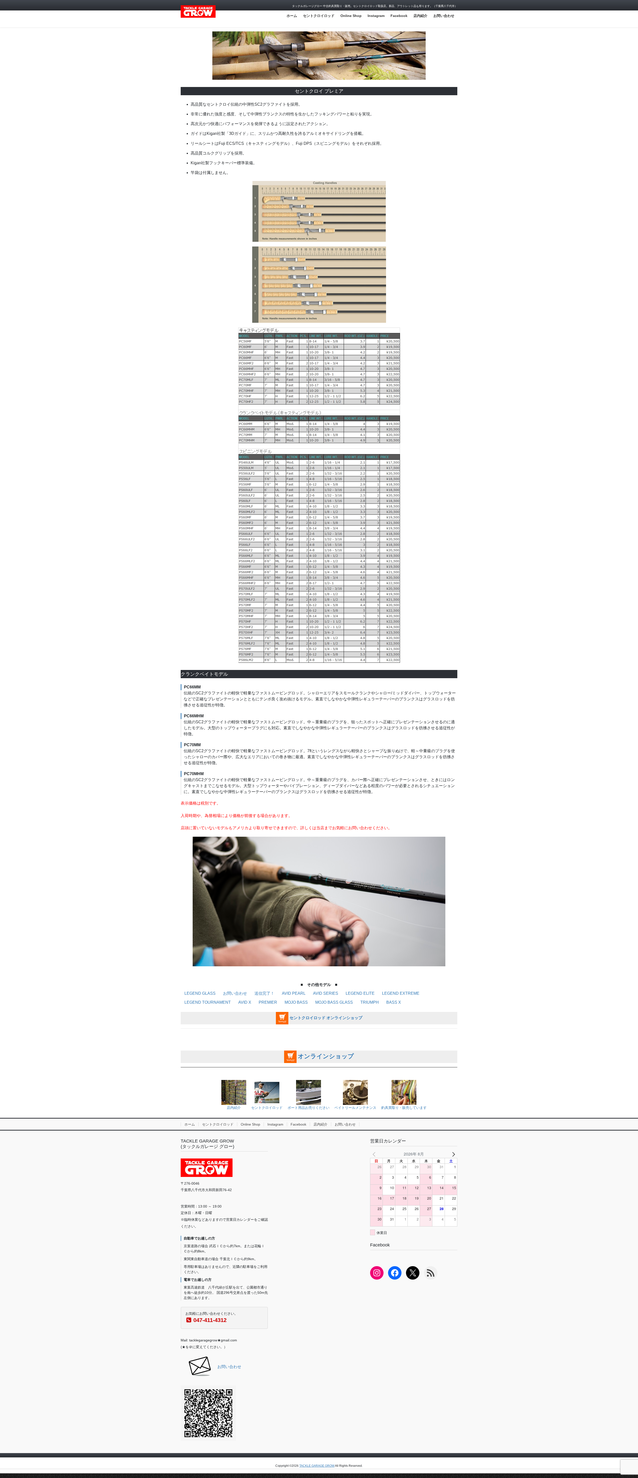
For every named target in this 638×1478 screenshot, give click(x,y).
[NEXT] (452, 1154)
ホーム (189, 1124)
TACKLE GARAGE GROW (316, 1466)
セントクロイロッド (218, 1124)
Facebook (298, 1124)
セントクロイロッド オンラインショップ (326, 1018)
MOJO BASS (296, 1002)
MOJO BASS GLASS (334, 1002)
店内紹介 (320, 1124)
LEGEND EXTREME (400, 993)
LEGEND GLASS (200, 993)
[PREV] (375, 1154)
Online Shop (250, 1124)
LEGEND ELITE (360, 993)
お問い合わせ (235, 993)
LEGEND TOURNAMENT (207, 1002)
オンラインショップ (326, 1056)
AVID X (244, 1002)
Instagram (275, 1124)
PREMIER (268, 1002)
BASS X (393, 1002)
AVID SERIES (325, 993)
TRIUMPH (369, 1002)
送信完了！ (264, 993)
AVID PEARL (294, 993)
